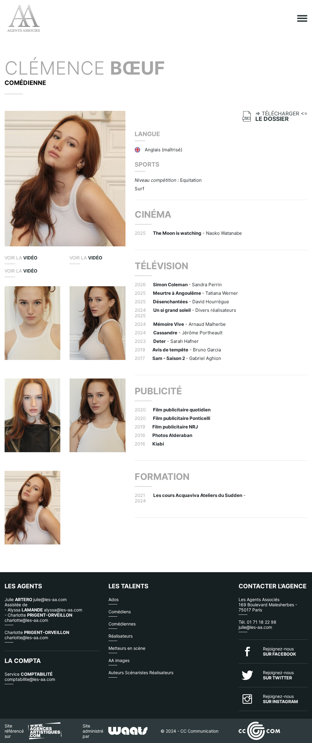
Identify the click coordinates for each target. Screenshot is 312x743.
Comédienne (25, 82)
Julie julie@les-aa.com (36, 599)
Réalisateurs (120, 636)
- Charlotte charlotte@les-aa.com (38, 617)
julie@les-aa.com (255, 627)
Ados (113, 599)
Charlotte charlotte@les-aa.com (37, 635)
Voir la (21, 258)
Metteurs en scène (126, 648)
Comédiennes (122, 623)
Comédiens (119, 611)
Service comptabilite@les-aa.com (30, 676)
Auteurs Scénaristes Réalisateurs (140, 672)
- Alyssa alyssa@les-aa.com (43, 609)
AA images (118, 660)
